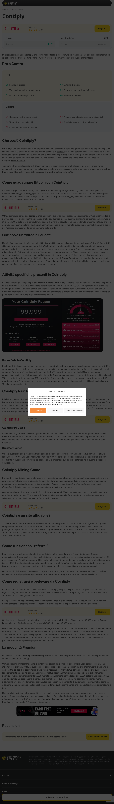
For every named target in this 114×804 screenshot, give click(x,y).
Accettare (38, 410)
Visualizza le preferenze (74, 410)
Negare (55, 410)
